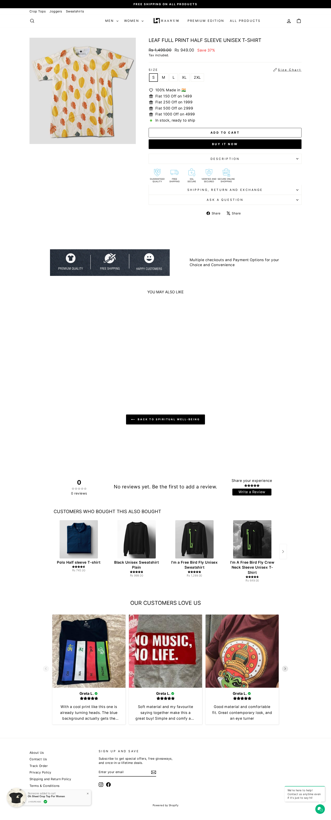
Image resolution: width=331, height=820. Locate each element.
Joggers (55, 11)
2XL (197, 77)
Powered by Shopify (166, 805)
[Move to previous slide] (46, 669)
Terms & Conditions (44, 786)
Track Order (38, 766)
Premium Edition (206, 21)
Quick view (62, 363)
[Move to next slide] (285, 669)
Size (225, 70)
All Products (245, 21)
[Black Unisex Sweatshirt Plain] (136, 539)
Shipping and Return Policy (50, 779)
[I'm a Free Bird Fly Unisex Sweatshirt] (194, 539)
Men (110, 21)
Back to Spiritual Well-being (168, 419)
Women (132, 21)
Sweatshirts (75, 11)
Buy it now (225, 144)
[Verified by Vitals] (45, 801)
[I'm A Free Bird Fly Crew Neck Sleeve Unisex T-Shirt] (252, 539)
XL (184, 77)
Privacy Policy (40, 772)
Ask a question (225, 200)
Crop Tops (37, 11)
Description (225, 159)
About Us (36, 753)
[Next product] (283, 551)
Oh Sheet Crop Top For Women (46, 796)
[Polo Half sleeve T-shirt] (79, 539)
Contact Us (38, 759)
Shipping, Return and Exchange (225, 190)
